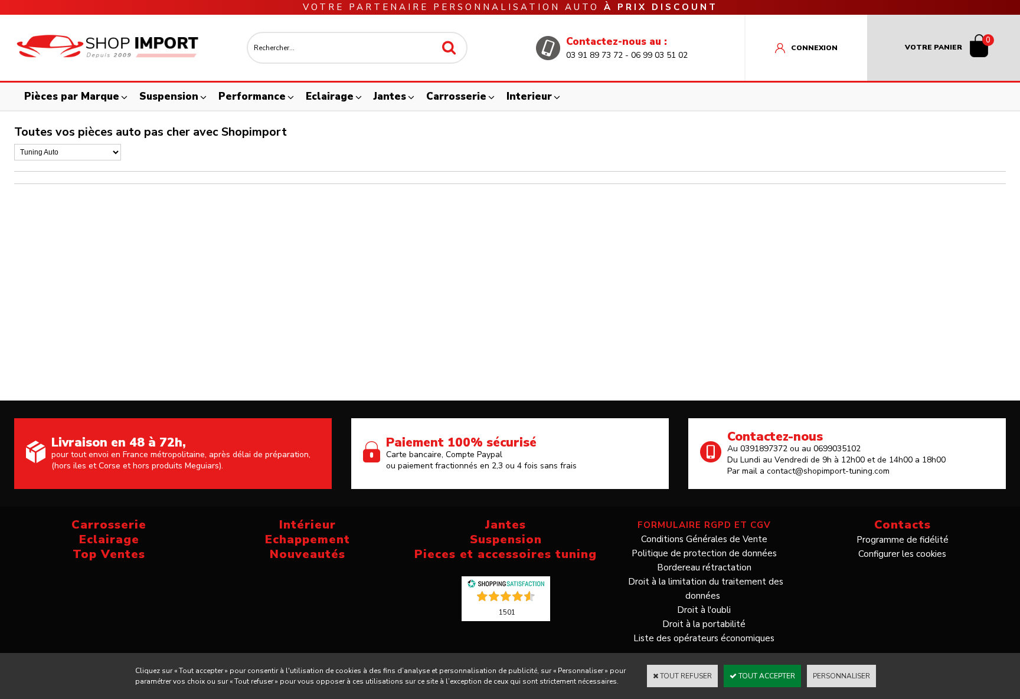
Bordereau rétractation (704, 567)
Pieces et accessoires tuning (505, 554)
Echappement (307, 539)
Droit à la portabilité (704, 624)
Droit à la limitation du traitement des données (705, 589)
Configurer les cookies (902, 554)
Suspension (168, 96)
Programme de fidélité (902, 540)
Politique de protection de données (704, 553)
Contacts (902, 525)
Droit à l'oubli (704, 610)
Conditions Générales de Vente (704, 539)
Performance (252, 96)
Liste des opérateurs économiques (703, 638)
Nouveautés (307, 554)
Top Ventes (109, 554)
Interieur (529, 96)
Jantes (390, 96)
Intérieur (307, 525)
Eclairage (330, 96)
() (507, 612)
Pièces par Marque (71, 96)
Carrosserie (456, 96)
